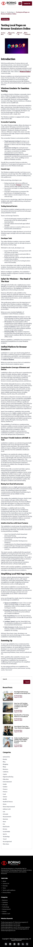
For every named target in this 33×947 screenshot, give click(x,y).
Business (5, 769)
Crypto (5, 774)
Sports (5, 834)
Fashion (5, 786)
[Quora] (23, 944)
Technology (10, 12)
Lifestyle (5, 814)
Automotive (6, 757)
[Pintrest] (14, 944)
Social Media (6, 831)
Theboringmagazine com (21, 939)
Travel (4, 839)
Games (5, 796)
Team (4, 888)
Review (5, 829)
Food (4, 794)
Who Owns (6, 844)
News (4, 821)
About (4, 881)
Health (5, 799)
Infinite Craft (7, 809)
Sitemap (5, 886)
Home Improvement (9, 806)
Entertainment (7, 781)
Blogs (4, 767)
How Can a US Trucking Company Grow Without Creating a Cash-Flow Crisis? (21, 706)
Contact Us (27, 3)
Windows (18, 185)
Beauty (5, 759)
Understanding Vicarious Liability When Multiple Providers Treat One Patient (21, 740)
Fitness (5, 791)
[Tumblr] (27, 944)
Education (6, 779)
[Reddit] (18, 944)
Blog (4, 762)
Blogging (5, 764)
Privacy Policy (7, 892)
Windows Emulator (25, 71)
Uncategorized (7, 841)
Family (5, 784)
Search (5, 679)
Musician (5, 819)
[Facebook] (6, 944)
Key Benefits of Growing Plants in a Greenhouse (21, 715)
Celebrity (5, 772)
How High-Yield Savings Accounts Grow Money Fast (22, 692)
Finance (5, 789)
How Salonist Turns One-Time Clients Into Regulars (22, 727)
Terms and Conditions (9, 890)
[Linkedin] (10, 944)
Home (3, 12)
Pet (4, 824)
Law (4, 811)
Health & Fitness (8, 801)
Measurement (7, 816)
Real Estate (6, 826)
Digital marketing (8, 777)
